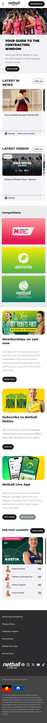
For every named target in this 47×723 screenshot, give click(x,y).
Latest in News (10, 83)
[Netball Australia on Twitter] (33, 665)
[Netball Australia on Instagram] (28, 665)
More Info (9, 379)
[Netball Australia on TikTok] (43, 665)
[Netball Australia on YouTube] (38, 665)
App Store (9, 517)
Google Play (27, 517)
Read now (12, 69)
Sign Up (8, 447)
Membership (36, 4)
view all (38, 81)
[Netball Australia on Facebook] (23, 665)
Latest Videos (15, 148)
